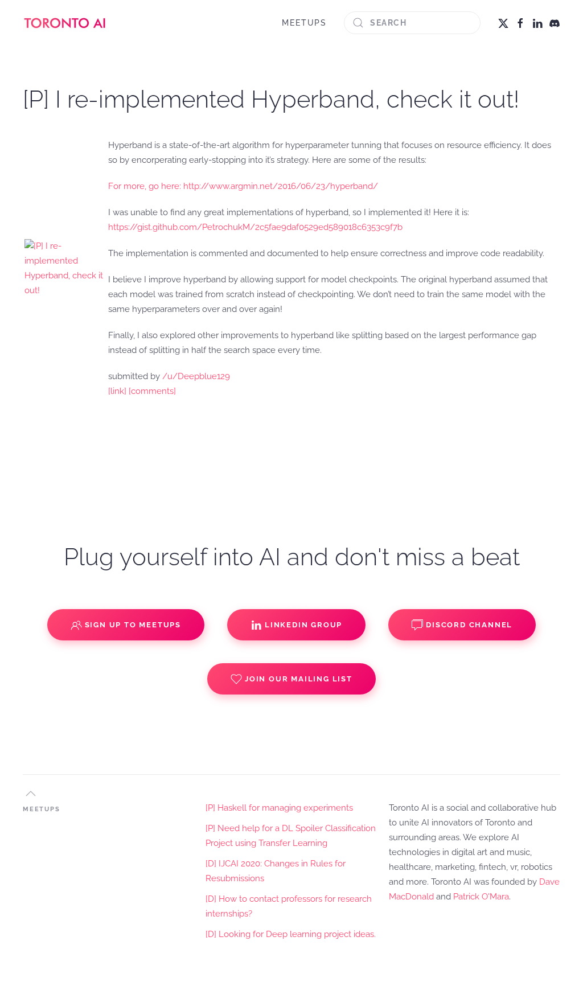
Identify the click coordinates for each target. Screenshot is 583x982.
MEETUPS (304, 22)
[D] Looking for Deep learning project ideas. (291, 934)
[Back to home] (65, 23)
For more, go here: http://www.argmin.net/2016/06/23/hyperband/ (243, 186)
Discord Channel (469, 625)
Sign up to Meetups (133, 625)
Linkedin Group (303, 625)
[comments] (152, 391)
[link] (117, 391)
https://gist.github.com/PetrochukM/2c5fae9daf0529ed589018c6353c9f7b (255, 227)
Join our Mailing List (298, 679)
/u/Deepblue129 (196, 376)
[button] (31, 793)
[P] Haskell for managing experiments (279, 808)
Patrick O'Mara (481, 896)
